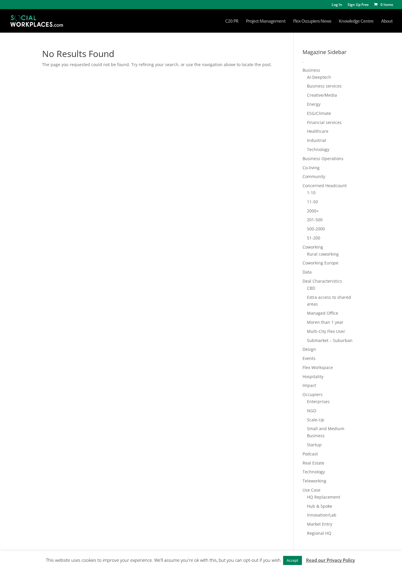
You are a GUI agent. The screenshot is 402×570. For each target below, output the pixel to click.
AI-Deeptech (319, 77)
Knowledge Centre (356, 21)
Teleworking (314, 481)
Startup (314, 444)
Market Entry (319, 524)
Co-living (311, 167)
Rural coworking (323, 254)
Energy (313, 104)
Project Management (265, 21)
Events (309, 358)
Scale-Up (315, 420)
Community (314, 176)
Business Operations (323, 158)
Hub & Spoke (319, 506)
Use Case (311, 490)
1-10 (311, 192)
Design (309, 349)
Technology (318, 149)
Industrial (316, 140)
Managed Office (322, 313)
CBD (311, 288)
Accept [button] (292, 560)
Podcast (310, 454)
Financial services (324, 122)
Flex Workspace (318, 367)
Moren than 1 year (325, 322)
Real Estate (313, 463)
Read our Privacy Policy (330, 560)
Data (307, 272)
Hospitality (313, 376)
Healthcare (317, 131)
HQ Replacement (323, 497)
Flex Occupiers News (312, 21)
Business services (324, 86)
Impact (309, 385)
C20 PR (231, 21)
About (387, 21)
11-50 (312, 201)
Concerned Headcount (325, 185)
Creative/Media (322, 95)
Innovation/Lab (321, 515)
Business (311, 70)
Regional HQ (319, 533)
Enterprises (318, 401)
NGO (311, 410)
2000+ (313, 211)
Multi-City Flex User (326, 331)
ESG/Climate (319, 113)
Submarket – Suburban (330, 340)
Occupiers (313, 394)
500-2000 (316, 229)
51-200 (313, 238)
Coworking (313, 247)
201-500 (315, 219)
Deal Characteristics (322, 281)
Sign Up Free (358, 5)
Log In (337, 5)
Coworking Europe (320, 263)
